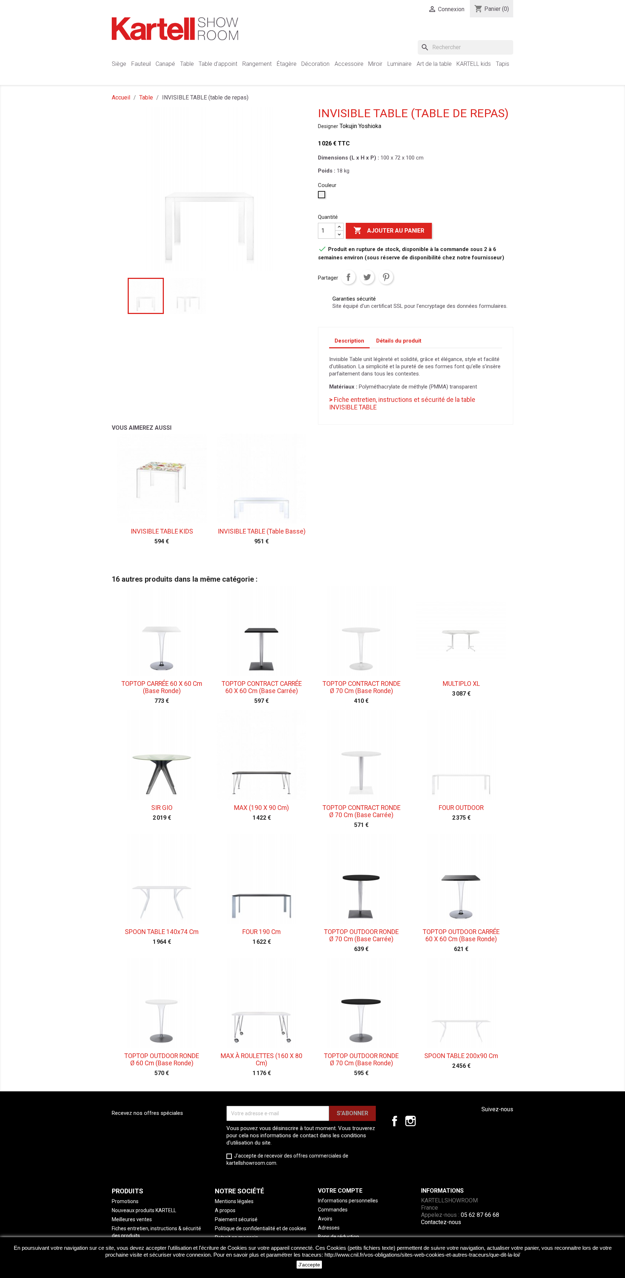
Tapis (502, 63)
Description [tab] (349, 340)
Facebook (394, 1121)
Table (187, 63)
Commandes (333, 1210)
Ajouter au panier (388, 230)
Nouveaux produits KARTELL (144, 1210)
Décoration (315, 63)
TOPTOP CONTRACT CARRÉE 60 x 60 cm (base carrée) (262, 687)
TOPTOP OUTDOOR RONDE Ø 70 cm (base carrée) (361, 935)
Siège (119, 63)
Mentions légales (234, 1201)
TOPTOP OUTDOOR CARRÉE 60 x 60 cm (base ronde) (461, 935)
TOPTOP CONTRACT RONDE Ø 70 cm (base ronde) (361, 687)
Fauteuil (141, 63)
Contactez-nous (441, 1222)
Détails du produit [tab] (398, 340)
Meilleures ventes (132, 1219)
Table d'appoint (218, 63)
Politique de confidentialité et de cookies (260, 1228)
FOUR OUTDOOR (461, 807)
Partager (348, 277)
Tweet (367, 277)
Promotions (125, 1201)
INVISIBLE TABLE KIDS (162, 531)
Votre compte (340, 1190)
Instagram (410, 1121)
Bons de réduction (338, 1237)
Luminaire (399, 63)
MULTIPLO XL (461, 683)
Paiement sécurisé (236, 1219)
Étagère (287, 63)
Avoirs (325, 1219)
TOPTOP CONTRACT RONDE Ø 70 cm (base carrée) (361, 811)
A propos (225, 1210)
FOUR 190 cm (261, 931)
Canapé (165, 63)
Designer (328, 126)
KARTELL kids (473, 63)
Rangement (257, 63)
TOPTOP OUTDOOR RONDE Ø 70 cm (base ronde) (361, 1059)
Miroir (375, 63)
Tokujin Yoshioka (360, 126)
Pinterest (386, 277)
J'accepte (309, 1265)
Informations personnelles (348, 1200)
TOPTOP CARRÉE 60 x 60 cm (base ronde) (162, 687)
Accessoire (349, 63)
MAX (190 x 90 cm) (261, 807)
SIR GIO (162, 807)
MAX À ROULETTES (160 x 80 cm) (261, 1059)
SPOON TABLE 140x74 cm (162, 931)
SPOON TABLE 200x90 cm (461, 1056)
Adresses (329, 1228)
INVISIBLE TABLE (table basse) (262, 531)
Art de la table (434, 63)
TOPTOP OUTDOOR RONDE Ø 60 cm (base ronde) (161, 1059)
